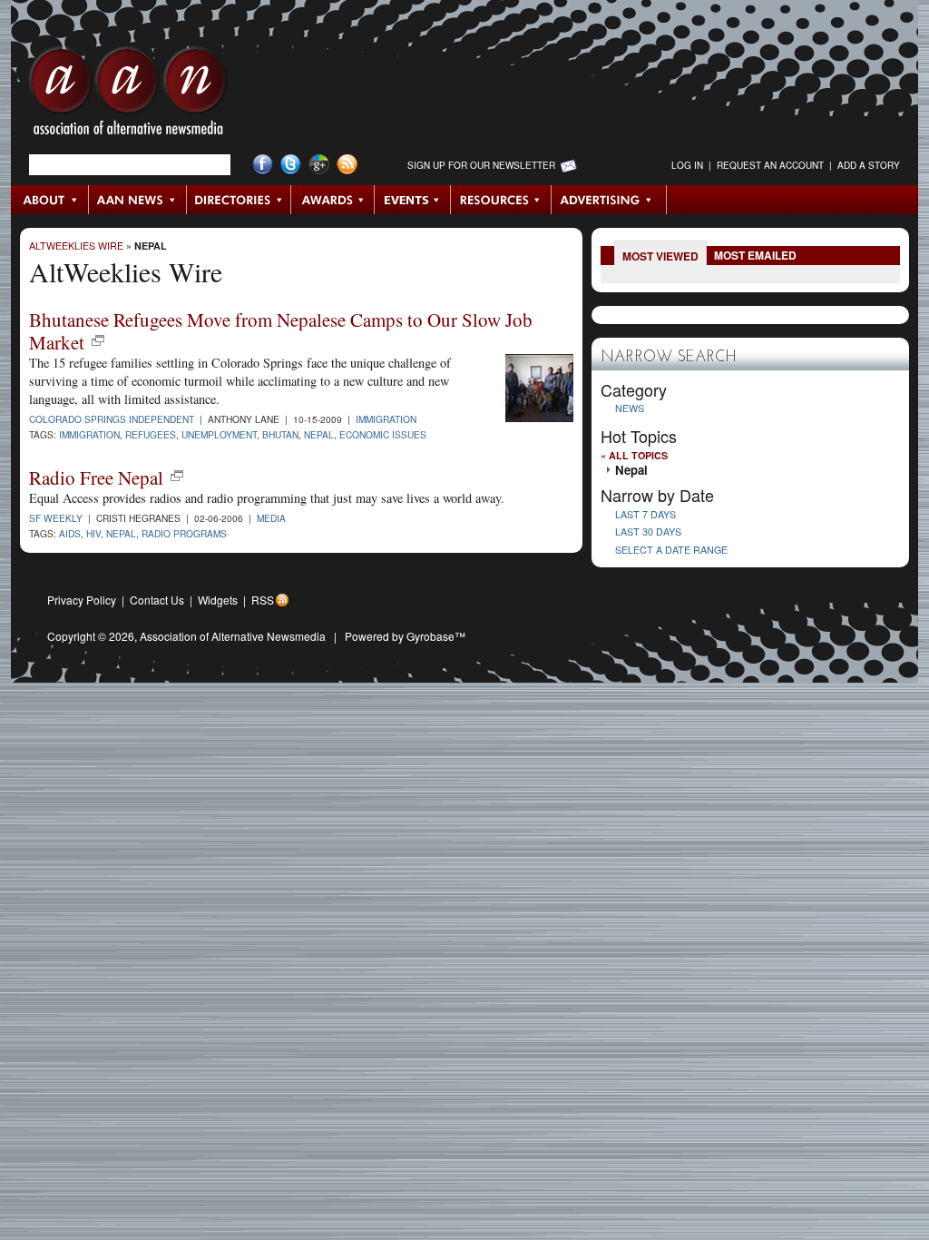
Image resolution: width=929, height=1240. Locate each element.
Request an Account (770, 165)
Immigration (386, 419)
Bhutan (280, 434)
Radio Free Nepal (96, 477)
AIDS (70, 533)
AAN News (138, 199)
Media (271, 518)
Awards (333, 199)
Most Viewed (660, 256)
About (50, 199)
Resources (501, 199)
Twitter (290, 164)
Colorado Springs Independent (111, 419)
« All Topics (634, 455)
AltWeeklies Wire (76, 245)
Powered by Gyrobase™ (405, 636)
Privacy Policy (81, 599)
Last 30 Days (648, 531)
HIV (93, 533)
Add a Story (868, 165)
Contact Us (157, 599)
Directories (239, 199)
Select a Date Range (671, 549)
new (98, 340)
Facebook (262, 164)
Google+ (318, 164)
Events (413, 199)
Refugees (150, 434)
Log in (687, 165)
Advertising (609, 199)
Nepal (150, 245)
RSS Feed (347, 164)
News (629, 408)
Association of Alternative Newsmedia (233, 636)
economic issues (382, 434)
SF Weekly (56, 518)
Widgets (218, 599)
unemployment (219, 434)
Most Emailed (755, 255)
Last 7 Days (645, 514)
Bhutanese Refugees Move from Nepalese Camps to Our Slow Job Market (281, 331)
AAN (128, 95)
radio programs (184, 533)
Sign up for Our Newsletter (481, 165)
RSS (262, 599)
